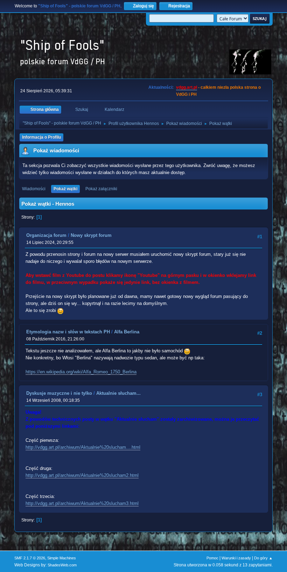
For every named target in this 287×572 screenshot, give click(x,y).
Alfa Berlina (126, 331)
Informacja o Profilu (41, 137)
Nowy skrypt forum (91, 235)
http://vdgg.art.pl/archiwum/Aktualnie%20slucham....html (83, 447)
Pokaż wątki (65, 188)
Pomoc (212, 558)
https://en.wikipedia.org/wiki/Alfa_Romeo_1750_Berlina (81, 371)
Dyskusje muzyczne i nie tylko (59, 393)
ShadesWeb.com (62, 565)
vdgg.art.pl (186, 87)
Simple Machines (61, 558)
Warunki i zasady (236, 558)
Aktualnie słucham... (118, 393)
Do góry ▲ (263, 558)
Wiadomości (34, 188)
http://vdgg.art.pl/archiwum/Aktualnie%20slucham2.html (82, 475)
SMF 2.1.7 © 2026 (29, 558)
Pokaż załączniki (101, 188)
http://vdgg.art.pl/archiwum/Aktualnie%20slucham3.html (82, 503)
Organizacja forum (46, 235)
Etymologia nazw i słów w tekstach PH (68, 331)
